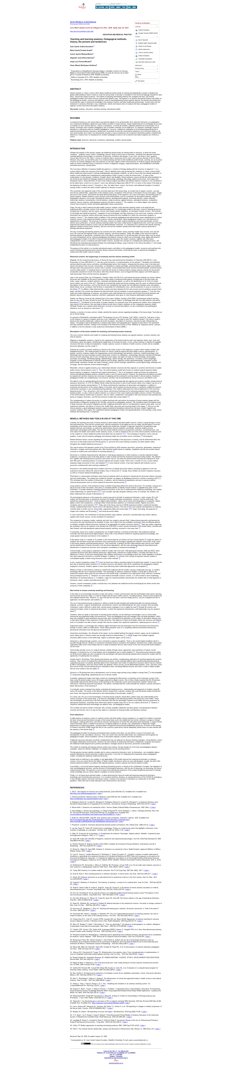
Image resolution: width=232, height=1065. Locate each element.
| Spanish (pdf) (152, 43)
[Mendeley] (136, 74)
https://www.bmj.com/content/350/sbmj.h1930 (108, 1003)
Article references (144, 49)
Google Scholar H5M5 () (148, 33)
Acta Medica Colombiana (83, 22)
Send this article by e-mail (146, 62)
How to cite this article (146, 52)
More (139, 74)
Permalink (141, 81)
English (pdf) (142, 43)
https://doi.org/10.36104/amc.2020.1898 (81, 31)
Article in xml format (144, 46)
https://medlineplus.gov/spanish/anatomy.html (86, 799)
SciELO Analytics (143, 30)
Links (99, 793)
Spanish (145, 40)
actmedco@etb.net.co (116, 1063)
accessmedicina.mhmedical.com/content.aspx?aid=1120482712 (92, 814)
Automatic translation (145, 59)
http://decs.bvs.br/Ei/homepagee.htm (83, 793)
